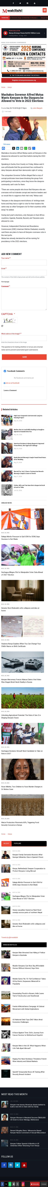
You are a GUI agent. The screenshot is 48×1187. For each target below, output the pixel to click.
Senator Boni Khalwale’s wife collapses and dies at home (20, 609)
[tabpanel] (24, 887)
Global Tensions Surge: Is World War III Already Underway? (20, 18)
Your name (5, 258)
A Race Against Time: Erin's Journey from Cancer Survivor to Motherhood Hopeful (28, 1034)
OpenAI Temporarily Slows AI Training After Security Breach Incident (29, 1073)
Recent (6, 843)
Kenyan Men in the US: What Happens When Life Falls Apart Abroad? (29, 1047)
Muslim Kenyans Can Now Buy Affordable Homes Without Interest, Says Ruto (28, 967)
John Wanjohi (37, 108)
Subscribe (36, 1184)
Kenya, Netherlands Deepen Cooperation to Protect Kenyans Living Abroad (29, 870)
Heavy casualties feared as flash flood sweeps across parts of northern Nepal (27, 911)
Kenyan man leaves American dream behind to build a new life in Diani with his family (27, 1106)
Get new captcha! (2, 327)
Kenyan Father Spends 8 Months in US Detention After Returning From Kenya (24, 1145)
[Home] (12, 11)
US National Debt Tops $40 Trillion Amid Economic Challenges (27, 1021)
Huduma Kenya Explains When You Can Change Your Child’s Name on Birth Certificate (21, 645)
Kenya (10, 87)
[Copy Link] (17, 1184)
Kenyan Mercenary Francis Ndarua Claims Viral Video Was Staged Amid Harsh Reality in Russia (21, 681)
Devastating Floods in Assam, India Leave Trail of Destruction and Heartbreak (28, 994)
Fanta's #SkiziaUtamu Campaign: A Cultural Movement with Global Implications (28, 1007)
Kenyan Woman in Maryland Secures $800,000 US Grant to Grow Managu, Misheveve (28, 1119)
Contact (44, 1184)
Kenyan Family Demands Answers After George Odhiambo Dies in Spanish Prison (28, 856)
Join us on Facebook (12, 383)
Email (3, 268)
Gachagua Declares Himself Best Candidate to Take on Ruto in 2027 (22, 752)
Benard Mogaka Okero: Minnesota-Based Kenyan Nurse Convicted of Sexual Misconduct (28, 1132)
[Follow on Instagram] (23, 1184)
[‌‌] (13, 3)
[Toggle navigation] (45, 10)
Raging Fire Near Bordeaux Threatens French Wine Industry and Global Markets (30, 1060)
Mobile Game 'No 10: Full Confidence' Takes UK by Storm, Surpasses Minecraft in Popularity (29, 981)
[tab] (6, 843)
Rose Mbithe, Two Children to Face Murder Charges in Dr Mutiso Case (21, 788)
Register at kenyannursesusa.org (24, 80)
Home (3, 87)
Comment (5, 286)
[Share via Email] (13, 1184)
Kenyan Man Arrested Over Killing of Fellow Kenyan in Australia (29, 954)
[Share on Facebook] (2, 1184)
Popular (17, 843)
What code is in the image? (10, 334)
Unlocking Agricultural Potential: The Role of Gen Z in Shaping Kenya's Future (21, 716)
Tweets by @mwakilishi (9, 937)
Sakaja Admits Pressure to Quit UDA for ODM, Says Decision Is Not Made (20, 538)
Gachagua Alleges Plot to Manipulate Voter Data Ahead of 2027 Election (22, 573)
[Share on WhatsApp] (9, 1184)
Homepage (5, 282)
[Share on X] (6, 1184)
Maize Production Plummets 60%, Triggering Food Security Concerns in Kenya (20, 823)
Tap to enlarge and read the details (25, 75)
